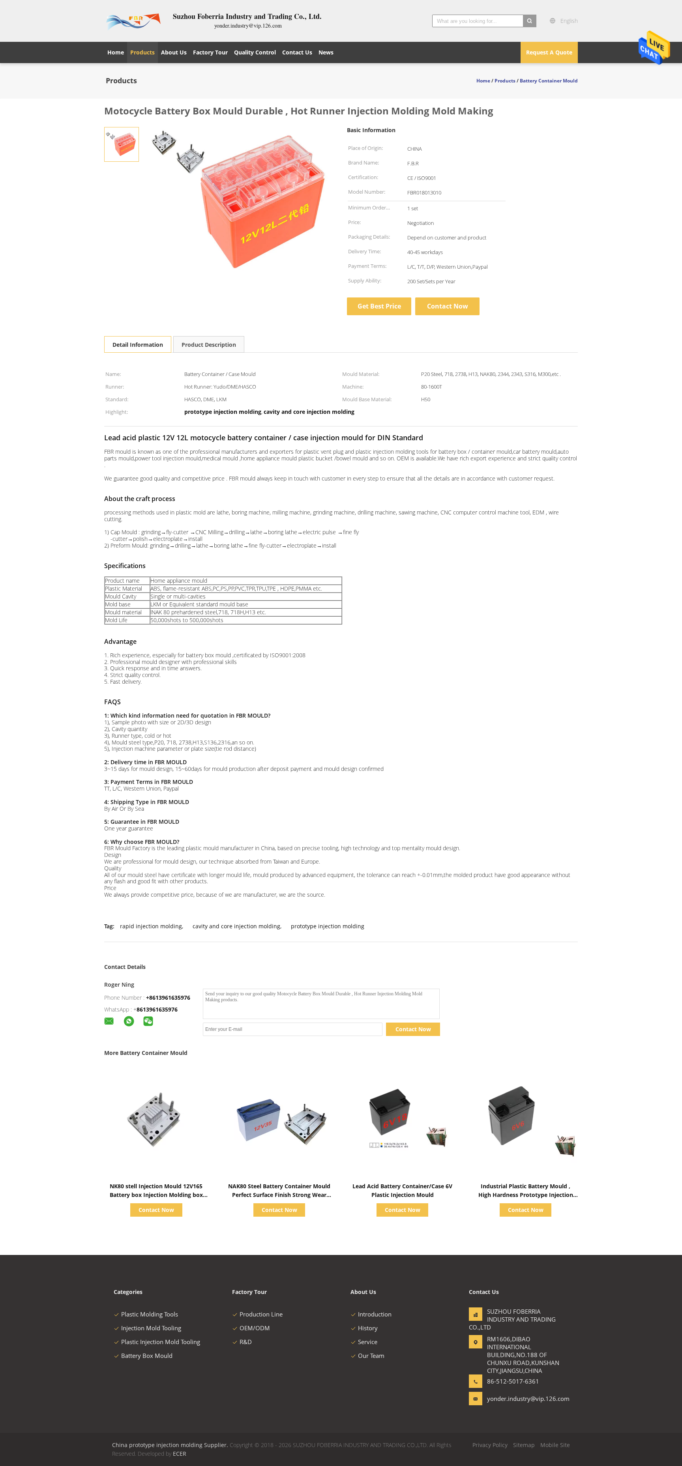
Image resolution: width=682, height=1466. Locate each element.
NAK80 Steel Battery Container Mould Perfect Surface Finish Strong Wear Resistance (279, 1194)
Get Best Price (379, 306)
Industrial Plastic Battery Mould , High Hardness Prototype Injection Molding (525, 1194)
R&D (246, 1342)
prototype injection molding (327, 926)
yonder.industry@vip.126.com (512, 1398)
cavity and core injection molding (236, 926)
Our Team (371, 1355)
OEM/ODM (255, 1328)
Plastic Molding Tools (149, 1314)
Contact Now (447, 306)
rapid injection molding (151, 926)
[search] (529, 21)
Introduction (375, 1314)
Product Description (209, 344)
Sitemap (524, 1445)
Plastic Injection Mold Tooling (160, 1342)
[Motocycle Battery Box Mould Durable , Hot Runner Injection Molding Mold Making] (122, 144)
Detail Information (137, 344)
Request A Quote (549, 52)
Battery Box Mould (146, 1355)
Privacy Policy (490, 1445)
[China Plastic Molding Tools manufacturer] (133, 21)
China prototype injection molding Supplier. (171, 1445)
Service (367, 1342)
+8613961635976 (168, 997)
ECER (179, 1453)
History (368, 1328)
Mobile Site (555, 1445)
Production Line (261, 1314)
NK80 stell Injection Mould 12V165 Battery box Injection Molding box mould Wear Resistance (156, 1194)
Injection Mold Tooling (151, 1328)
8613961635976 (157, 1009)
